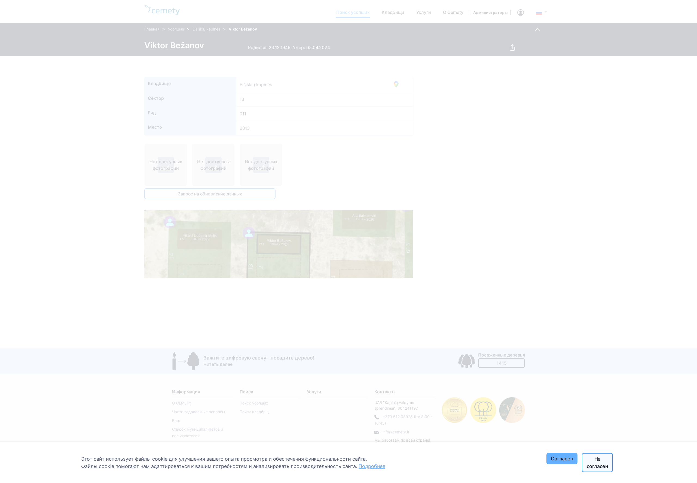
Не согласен (598, 462)
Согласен (562, 458)
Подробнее (372, 466)
